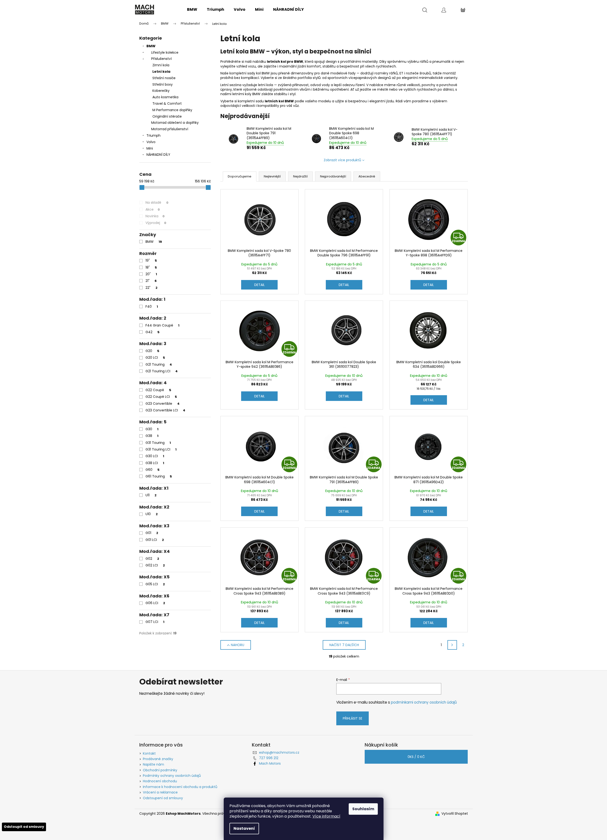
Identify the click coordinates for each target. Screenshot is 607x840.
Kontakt (149, 753)
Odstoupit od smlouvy (24, 826)
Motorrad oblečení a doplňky (175, 122)
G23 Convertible (162, 403)
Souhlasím (363, 809)
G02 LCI (155, 565)
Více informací (326, 816)
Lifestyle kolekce (164, 52)
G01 (151, 532)
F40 (151, 306)
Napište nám (153, 764)
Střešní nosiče (164, 78)
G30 (151, 429)
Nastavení (244, 828)
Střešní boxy (162, 84)
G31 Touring (158, 442)
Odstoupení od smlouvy (163, 798)
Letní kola (161, 71)
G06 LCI (155, 603)
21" (151, 280)
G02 (152, 558)
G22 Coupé (158, 390)
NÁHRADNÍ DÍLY (158, 154)
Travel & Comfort (167, 103)
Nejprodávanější (333, 176)
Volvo (151, 142)
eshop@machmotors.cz (279, 752)
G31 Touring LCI (160, 449)
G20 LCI (155, 357)
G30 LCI (154, 456)
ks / (416, 756)
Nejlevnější (272, 176)
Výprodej (155, 222)
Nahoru (237, 645)
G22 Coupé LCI (161, 396)
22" (151, 287)
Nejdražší (300, 176)
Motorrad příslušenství (169, 129)
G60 (152, 469)
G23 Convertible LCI (165, 410)
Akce (152, 209)
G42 (152, 332)
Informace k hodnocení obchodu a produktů (180, 786)
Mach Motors (270, 763)
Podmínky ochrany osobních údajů (172, 775)
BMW (151, 46)
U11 (150, 495)
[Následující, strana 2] (452, 645)
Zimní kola (160, 65)
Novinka (155, 216)
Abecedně (366, 176)
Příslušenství (161, 58)
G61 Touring (158, 476)
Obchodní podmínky (160, 770)
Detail (259, 284)
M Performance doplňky (172, 110)
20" (151, 274)
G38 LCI (154, 463)
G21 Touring (158, 364)
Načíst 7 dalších (344, 645)
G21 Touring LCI (161, 371)
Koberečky (161, 90)
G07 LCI (154, 621)
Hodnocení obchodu (160, 781)
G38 (151, 435)
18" (151, 267)
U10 (151, 514)
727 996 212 (268, 758)
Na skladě (156, 202)
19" (151, 260)
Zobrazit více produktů (342, 160)
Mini (149, 148)
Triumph (153, 135)
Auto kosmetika (165, 97)
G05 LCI (155, 584)
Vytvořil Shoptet (454, 813)
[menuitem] (192, 9)
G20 (152, 350)
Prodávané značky (158, 759)
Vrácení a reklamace (160, 792)
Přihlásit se (352, 718)
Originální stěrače (167, 116)
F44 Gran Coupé (162, 325)
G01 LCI (154, 539)
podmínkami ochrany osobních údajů (424, 702)
